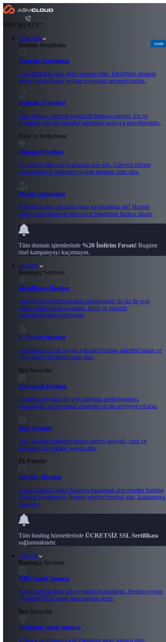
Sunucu (29, 555)
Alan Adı (30, 38)
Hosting (29, 265)
